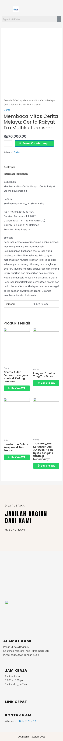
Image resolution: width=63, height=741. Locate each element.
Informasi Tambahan (16, 173)
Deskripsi (9, 167)
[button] (47, 9)
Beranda (8, 100)
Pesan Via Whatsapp (36, 143)
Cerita (17, 100)
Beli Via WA (18, 388)
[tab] (31, 167)
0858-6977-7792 (27, 721)
